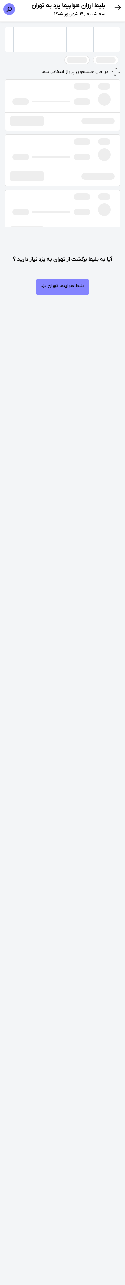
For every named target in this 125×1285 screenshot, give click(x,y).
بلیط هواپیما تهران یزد (62, 286)
